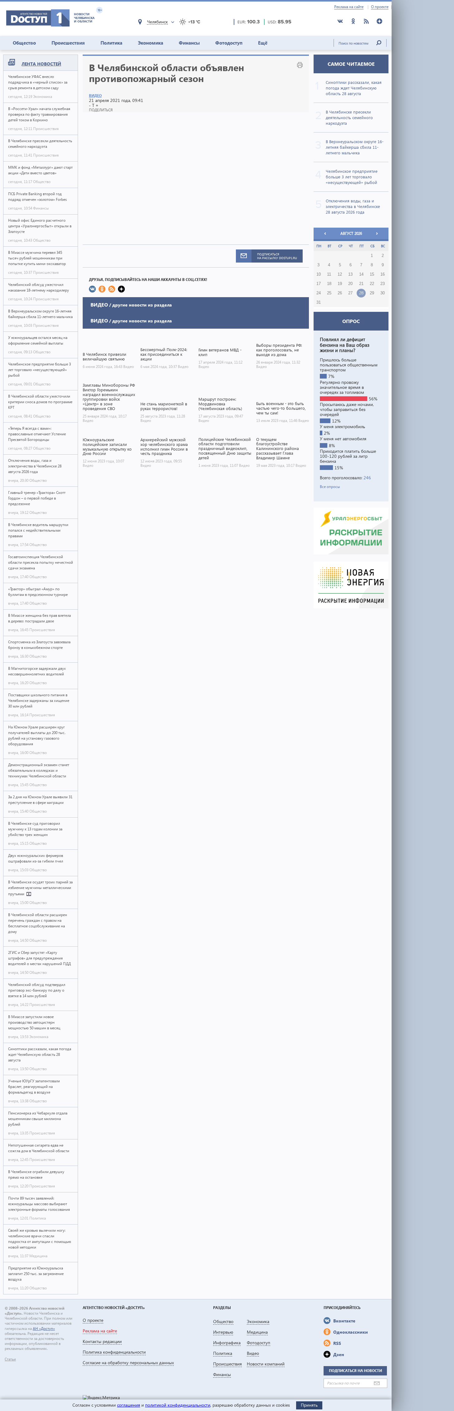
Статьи (10, 1359)
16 (382, 274)
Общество (24, 43)
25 (329, 293)
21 (361, 284)
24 (318, 293)
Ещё (262, 43)
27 (350, 293)
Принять (309, 1405)
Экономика (150, 43)
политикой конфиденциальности (177, 1405)
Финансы (189, 43)
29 (372, 293)
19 (340, 284)
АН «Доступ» (44, 1328)
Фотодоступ (228, 43)
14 (361, 274)
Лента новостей (41, 64)
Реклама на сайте (349, 7)
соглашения (128, 1405)
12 (340, 274)
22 (372, 284)
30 (382, 293)
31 (318, 302)
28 (361, 293)
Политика (111, 43)
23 (382, 284)
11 (329, 274)
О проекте (379, 7)
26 (340, 293)
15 (372, 274)
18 (329, 284)
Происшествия (68, 43)
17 (318, 284)
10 (318, 274)
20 (350, 284)
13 (350, 274)
